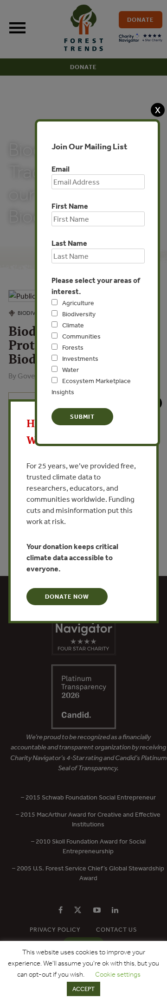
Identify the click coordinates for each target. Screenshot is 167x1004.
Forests (73, 347)
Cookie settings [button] (118, 974)
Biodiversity (79, 314)
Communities (81, 336)
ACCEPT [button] (83, 989)
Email (60, 168)
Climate (73, 325)
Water (70, 369)
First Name (69, 206)
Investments (80, 358)
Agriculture (78, 303)
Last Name (69, 243)
